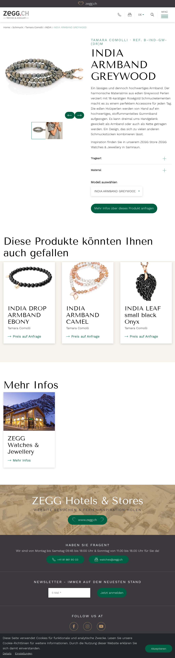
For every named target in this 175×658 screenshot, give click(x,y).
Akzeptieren (158, 648)
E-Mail (56, 592)
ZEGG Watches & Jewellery (23, 445)
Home (6, 27)
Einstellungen (23, 653)
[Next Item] (79, 115)
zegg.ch (90, 4)
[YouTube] (101, 628)
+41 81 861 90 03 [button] (67, 559)
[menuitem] (119, 14)
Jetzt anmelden (111, 592)
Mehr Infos (22, 460)
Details (7, 653)
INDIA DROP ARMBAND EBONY (27, 315)
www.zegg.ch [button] (87, 520)
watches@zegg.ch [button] (111, 559)
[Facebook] (74, 628)
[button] (152, 14)
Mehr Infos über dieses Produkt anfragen (124, 208)
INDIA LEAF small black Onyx (143, 315)
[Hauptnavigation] (164, 16)
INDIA (48, 27)
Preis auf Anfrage (27, 336)
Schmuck (17, 27)
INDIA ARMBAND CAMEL (82, 315)
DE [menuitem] (140, 14)
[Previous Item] (70, 115)
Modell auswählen (104, 182)
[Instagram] (87, 628)
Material (96, 170)
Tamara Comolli (34, 27)
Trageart (96, 158)
